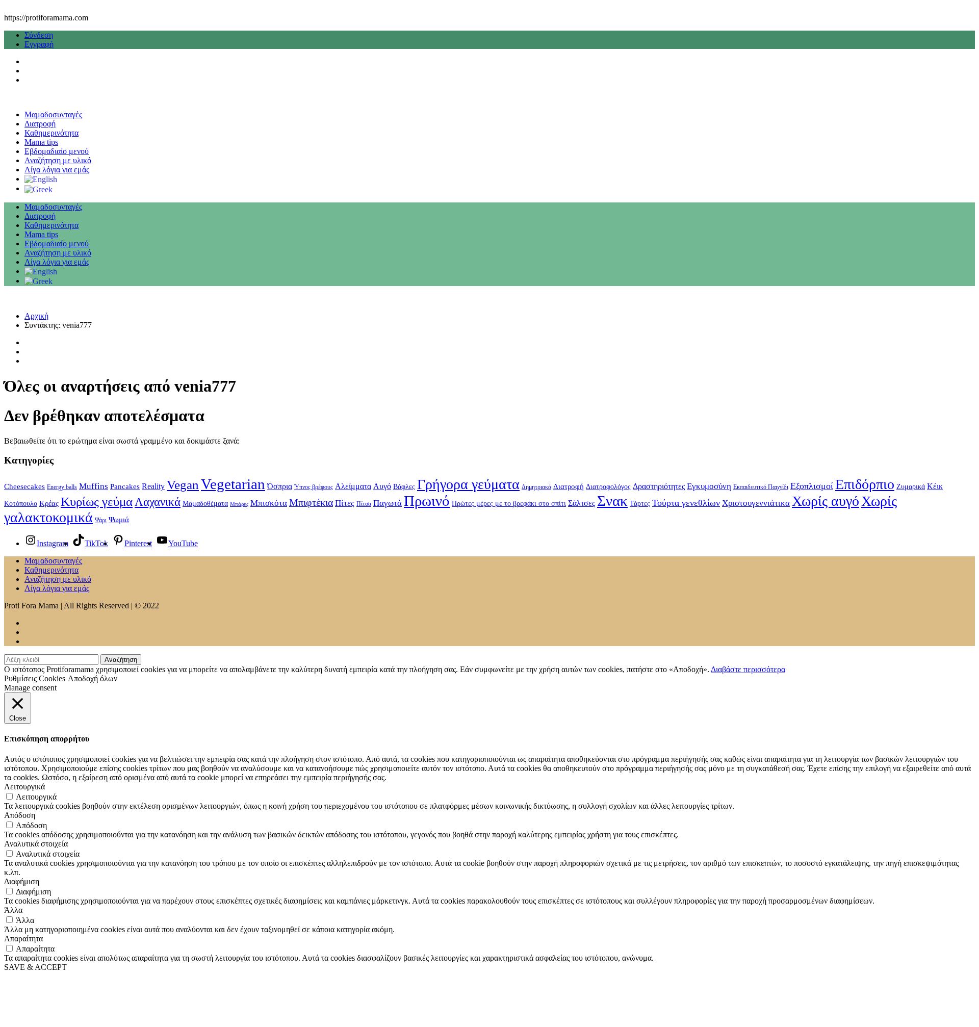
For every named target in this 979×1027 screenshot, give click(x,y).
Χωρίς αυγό (825, 501)
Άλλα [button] (13, 910)
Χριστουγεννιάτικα (756, 503)
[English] (40, 178)
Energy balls (62, 487)
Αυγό (382, 486)
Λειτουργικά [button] (24, 786)
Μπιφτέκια (311, 502)
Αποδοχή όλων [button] (92, 678)
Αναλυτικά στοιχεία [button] (36, 843)
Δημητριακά (536, 487)
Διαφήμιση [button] (21, 881)
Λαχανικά (158, 501)
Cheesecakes (24, 486)
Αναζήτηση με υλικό (57, 160)
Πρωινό (427, 501)
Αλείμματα (353, 486)
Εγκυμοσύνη (709, 486)
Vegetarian (233, 484)
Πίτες (344, 503)
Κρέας (49, 503)
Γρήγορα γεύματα (468, 484)
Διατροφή (40, 123)
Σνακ (612, 501)
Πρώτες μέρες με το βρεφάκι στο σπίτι (509, 503)
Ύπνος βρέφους (313, 487)
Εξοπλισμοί (811, 486)
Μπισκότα (268, 503)
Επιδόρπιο (864, 484)
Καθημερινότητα (51, 133)
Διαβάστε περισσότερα (748, 669)
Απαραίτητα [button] (23, 938)
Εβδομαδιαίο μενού (56, 151)
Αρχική (36, 316)
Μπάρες (239, 504)
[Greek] (38, 188)
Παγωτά (387, 503)
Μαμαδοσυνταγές (53, 114)
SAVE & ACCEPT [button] (35, 967)
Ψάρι (101, 520)
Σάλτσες (581, 503)
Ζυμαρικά (910, 487)
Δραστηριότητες (659, 486)
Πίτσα (363, 503)
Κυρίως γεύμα (97, 501)
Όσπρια (279, 486)
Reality (153, 486)
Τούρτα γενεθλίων (686, 503)
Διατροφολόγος (608, 487)
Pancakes (125, 486)
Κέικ (935, 486)
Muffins (93, 486)
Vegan (183, 485)
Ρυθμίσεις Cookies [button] (34, 678)
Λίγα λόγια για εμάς (56, 169)
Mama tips (41, 142)
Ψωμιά (119, 520)
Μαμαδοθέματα (205, 503)
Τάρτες (640, 503)
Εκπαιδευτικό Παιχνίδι (760, 487)
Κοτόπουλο (20, 503)
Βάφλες (404, 487)
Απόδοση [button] (19, 815)
